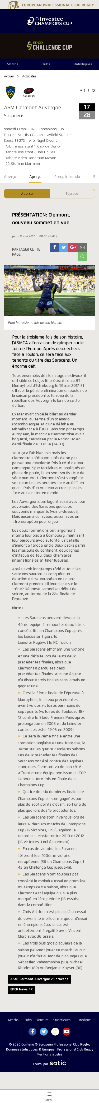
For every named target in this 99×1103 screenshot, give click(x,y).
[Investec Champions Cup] (49, 21)
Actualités (29, 76)
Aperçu (27, 194)
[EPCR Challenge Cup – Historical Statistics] (49, 46)
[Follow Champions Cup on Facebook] (32, 1032)
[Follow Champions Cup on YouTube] (66, 1032)
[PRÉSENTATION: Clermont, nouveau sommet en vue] (54, 247)
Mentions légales (49, 1054)
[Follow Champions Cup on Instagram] (55, 1032)
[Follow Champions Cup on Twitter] (43, 1032)
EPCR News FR (21, 989)
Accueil (9, 76)
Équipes (72, 194)
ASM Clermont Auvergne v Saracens (39, 979)
